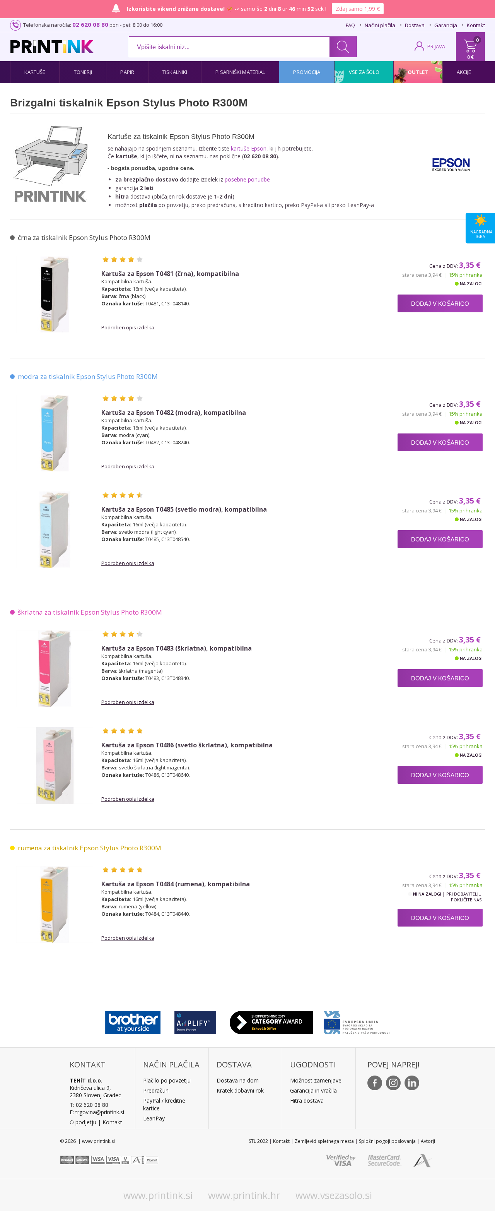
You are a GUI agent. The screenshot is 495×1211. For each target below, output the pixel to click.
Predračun (156, 1090)
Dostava (415, 25)
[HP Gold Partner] (195, 1020)
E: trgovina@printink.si (97, 1112)
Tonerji (83, 72)
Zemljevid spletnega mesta (324, 1141)
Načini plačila (380, 25)
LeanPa (152, 1118)
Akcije (464, 72)
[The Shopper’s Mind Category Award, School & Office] (271, 1020)
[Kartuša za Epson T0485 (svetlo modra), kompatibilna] (54, 530)
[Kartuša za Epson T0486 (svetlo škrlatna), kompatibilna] (54, 765)
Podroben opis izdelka (127, 327)
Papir (127, 72)
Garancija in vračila (313, 1090)
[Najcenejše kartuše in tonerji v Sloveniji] (52, 46)
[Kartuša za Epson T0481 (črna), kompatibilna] (54, 294)
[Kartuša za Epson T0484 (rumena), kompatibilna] (54, 904)
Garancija (445, 25)
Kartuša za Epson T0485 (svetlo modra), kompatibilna (184, 509)
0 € (470, 56)
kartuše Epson (248, 148)
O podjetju (83, 1122)
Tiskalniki (174, 72)
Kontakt (476, 25)
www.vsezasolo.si (333, 1195)
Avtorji (428, 1141)
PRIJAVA (436, 46)
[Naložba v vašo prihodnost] (357, 1020)
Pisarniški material (240, 72)
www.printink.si (158, 1195)
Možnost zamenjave (315, 1080)
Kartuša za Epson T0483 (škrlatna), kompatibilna (176, 648)
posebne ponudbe (247, 179)
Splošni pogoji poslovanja (387, 1141)
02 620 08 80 (90, 24)
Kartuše (35, 72)
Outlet (418, 72)
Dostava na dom (238, 1080)
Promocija (306, 72)
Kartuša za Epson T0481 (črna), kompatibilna (170, 273)
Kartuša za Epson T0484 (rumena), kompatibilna (175, 884)
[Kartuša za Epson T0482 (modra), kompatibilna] (54, 433)
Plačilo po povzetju (167, 1080)
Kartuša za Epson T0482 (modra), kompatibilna (173, 412)
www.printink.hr (244, 1195)
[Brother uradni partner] (132, 1020)
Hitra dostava (307, 1100)
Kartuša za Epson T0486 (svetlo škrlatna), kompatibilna (187, 745)
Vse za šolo (364, 72)
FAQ (350, 25)
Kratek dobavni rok (240, 1090)
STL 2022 (258, 1141)
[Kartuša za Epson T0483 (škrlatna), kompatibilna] (54, 668)
